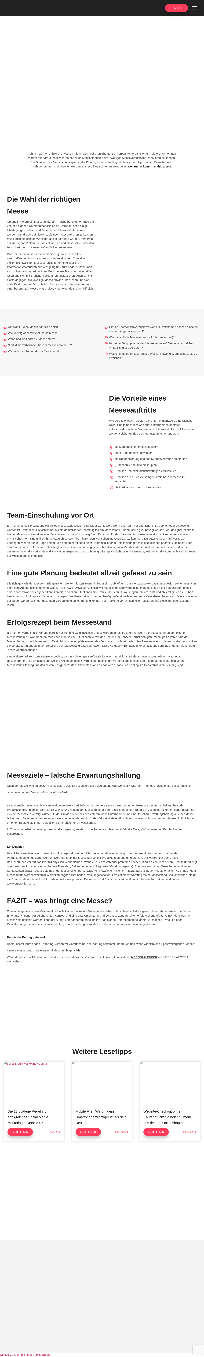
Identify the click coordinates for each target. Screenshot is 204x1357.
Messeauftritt (42, 221)
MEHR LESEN (20, 1132)
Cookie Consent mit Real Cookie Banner (25, 1354)
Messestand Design (70, 525)
